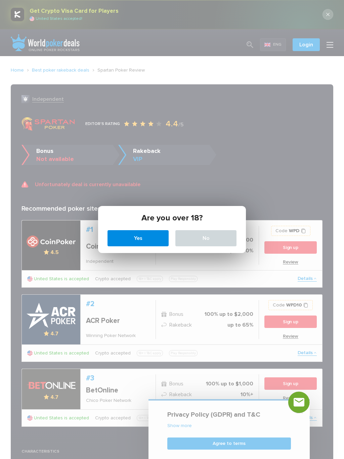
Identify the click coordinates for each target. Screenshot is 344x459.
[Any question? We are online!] (299, 402)
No (206, 238)
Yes (138, 238)
